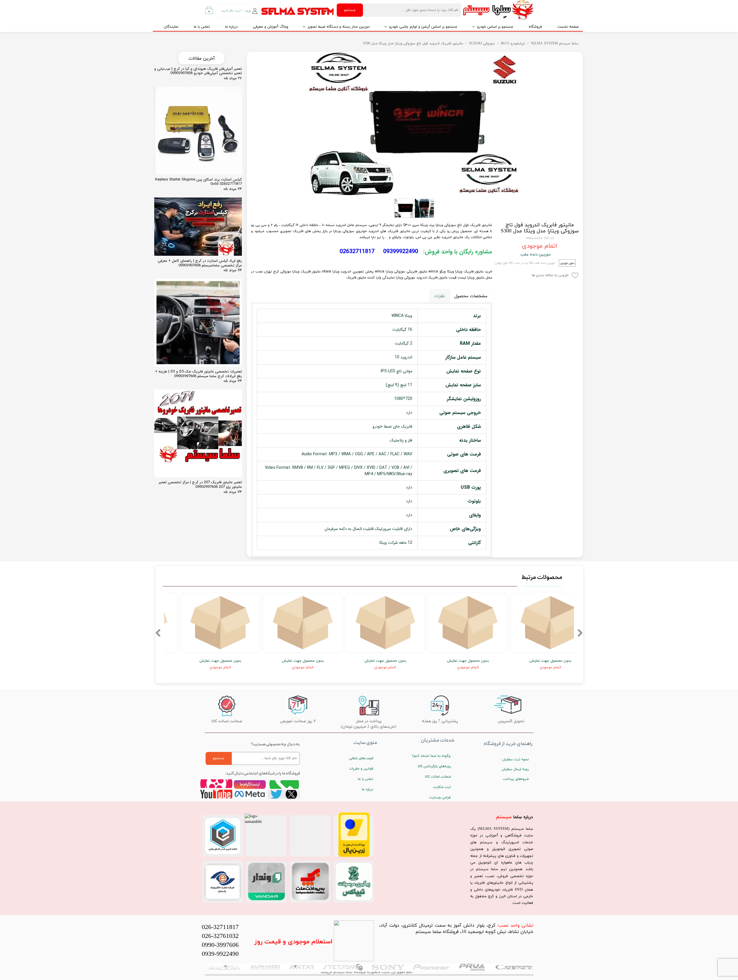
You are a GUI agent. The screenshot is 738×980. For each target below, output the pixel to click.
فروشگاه (535, 26)
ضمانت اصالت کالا (438, 776)
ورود (247, 10)
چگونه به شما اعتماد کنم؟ (431, 756)
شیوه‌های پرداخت (516, 779)
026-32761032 (220, 936)
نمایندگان (171, 26)
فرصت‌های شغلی (361, 758)
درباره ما (231, 26)
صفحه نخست (568, 26)
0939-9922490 (220, 954)
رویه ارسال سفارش (515, 769)
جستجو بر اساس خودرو (495, 26)
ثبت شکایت (442, 787)
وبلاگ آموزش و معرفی (270, 26)
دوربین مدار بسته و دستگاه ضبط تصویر (339, 26)
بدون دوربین (567, 263)
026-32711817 (220, 927)
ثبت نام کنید (231, 10)
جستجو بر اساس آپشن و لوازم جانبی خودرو (423, 26)
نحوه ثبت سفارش (515, 759)
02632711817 (357, 251)
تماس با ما (202, 26)
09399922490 (400, 251)
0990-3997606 (220, 945)
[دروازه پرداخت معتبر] (354, 856)
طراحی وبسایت (440, 797)
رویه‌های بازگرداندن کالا (434, 766)
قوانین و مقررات (361, 768)
